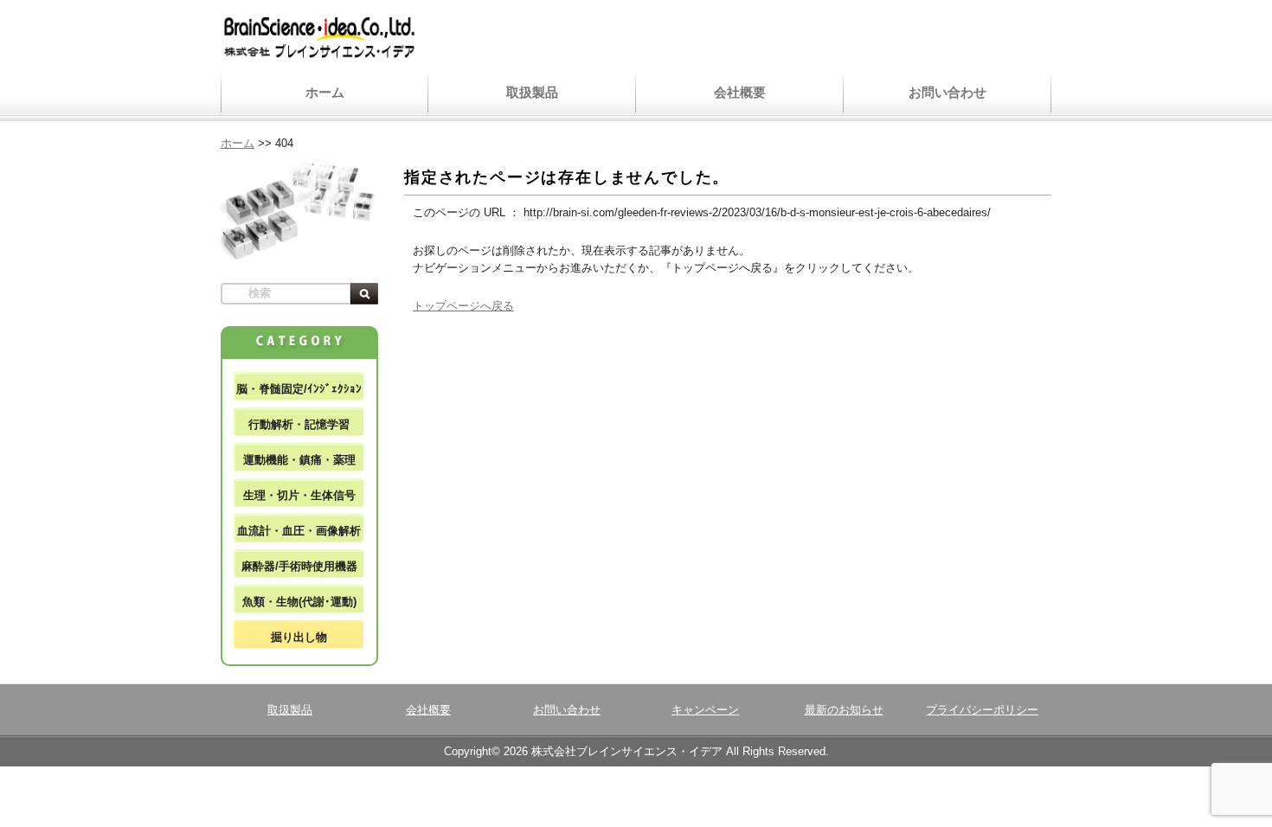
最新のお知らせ (844, 709)
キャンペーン (705, 709)
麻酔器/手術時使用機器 (299, 566)
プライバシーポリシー (982, 709)
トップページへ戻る (463, 305)
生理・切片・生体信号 (299, 495)
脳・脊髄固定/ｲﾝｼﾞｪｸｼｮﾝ (299, 388)
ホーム (324, 92)
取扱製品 (532, 92)
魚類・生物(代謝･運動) (299, 601)
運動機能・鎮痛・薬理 (299, 459)
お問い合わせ (947, 92)
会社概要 (740, 92)
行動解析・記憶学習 (299, 424)
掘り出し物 (299, 637)
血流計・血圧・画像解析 (299, 530)
